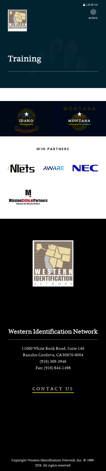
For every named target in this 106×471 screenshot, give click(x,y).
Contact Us (53, 389)
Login (92, 4)
